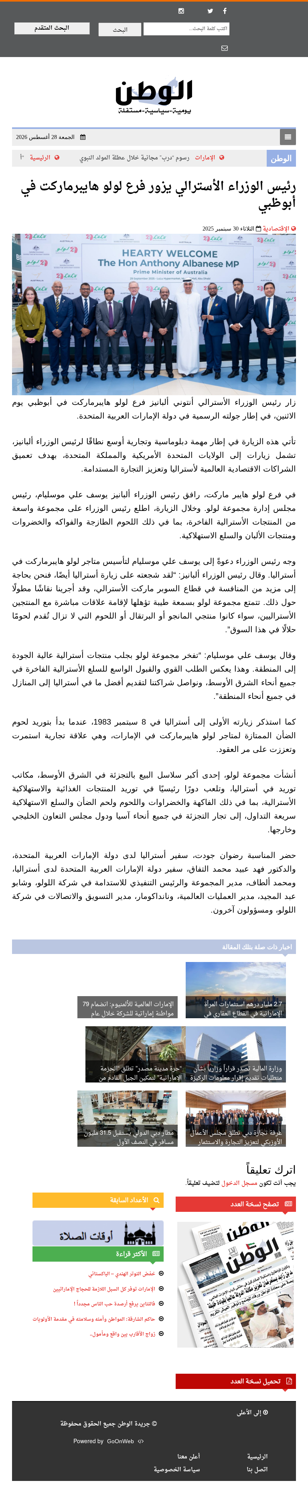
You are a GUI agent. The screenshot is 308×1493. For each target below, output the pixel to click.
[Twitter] (210, 11)
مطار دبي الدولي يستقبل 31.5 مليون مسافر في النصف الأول (129, 1137)
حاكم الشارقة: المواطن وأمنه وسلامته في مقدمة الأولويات (93, 1319)
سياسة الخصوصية (177, 1469)
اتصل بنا (257, 1469)
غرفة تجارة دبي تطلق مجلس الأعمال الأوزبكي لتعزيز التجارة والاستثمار (236, 1137)
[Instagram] (181, 11)
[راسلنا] (224, 48)
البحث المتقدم (51, 28)
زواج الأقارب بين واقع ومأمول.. (122, 1334)
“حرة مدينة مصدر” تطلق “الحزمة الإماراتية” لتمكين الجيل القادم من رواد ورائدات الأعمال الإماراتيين (140, 1078)
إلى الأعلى (250, 1412)
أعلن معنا (188, 1457)
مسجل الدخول (239, 1183)
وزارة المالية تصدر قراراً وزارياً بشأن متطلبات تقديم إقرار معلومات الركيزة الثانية (236, 1078)
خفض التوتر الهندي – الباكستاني (121, 1274)
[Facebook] (224, 11)
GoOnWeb (120, 1441)
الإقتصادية (276, 229)
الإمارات (213, 158)
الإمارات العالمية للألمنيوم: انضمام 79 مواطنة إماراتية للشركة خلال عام (128, 1009)
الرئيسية (48, 158)
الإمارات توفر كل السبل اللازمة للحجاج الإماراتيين (104, 1289)
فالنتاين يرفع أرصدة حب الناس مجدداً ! (114, 1304)
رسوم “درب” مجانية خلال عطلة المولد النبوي (142, 158)
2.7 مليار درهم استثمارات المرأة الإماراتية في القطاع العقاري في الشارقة (243, 1014)
